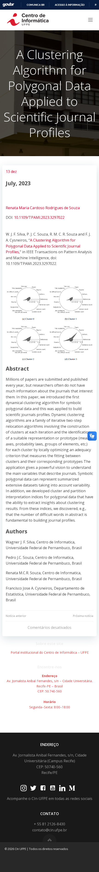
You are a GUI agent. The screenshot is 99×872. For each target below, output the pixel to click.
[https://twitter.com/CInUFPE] (33, 788)
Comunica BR (35, 4)
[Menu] (90, 20)
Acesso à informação (69, 4)
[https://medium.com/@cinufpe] (72, 788)
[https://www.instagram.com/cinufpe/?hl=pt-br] (23, 788)
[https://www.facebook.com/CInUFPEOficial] (43, 788)
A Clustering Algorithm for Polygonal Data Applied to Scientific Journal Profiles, (43, 246)
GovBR (8, 5)
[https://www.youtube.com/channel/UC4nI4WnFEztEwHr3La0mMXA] (53, 788)
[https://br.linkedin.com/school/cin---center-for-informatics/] (62, 788)
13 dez (11, 171)
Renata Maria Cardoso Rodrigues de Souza (43, 207)
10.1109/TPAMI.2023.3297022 (39, 217)
